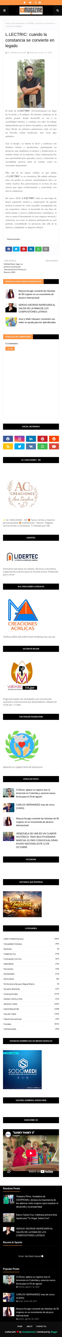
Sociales (31, 1024)
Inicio (7, 23)
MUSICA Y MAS (31, 1004)
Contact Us (41, 1326)
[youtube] (54, 446)
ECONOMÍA (31, 974)
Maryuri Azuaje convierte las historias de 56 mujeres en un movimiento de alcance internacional (37, 294)
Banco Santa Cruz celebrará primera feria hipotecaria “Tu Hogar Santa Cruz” (36, 1216)
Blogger (54, 1331)
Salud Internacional (31, 1019)
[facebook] (39, 2)
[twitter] (24, 2)
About (29, 1326)
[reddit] (54, 439)
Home (19, 1326)
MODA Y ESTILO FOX (31, 999)
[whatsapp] (42, 446)
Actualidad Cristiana (31, 944)
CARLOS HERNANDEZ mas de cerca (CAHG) (35, 806)
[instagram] (35, 2)
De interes (31, 969)
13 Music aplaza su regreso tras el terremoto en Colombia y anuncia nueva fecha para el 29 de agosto (35, 793)
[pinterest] (30, 2)
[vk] (31, 446)
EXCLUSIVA (31, 979)
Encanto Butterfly (31, 989)
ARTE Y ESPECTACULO (31, 939)
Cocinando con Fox (31, 959)
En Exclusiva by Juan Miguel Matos (31, 984)
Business (31, 949)
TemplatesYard (28, 1331)
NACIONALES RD (31, 1009)
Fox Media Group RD (16, 52)
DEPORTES (31, 964)
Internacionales (17, 23)
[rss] (8, 446)
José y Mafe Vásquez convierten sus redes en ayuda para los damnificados (37, 321)
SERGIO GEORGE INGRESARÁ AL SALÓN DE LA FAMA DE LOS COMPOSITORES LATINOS (37, 308)
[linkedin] (31, 439)
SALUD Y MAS (31, 1014)
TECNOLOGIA (31, 1029)
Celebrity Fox (31, 954)
